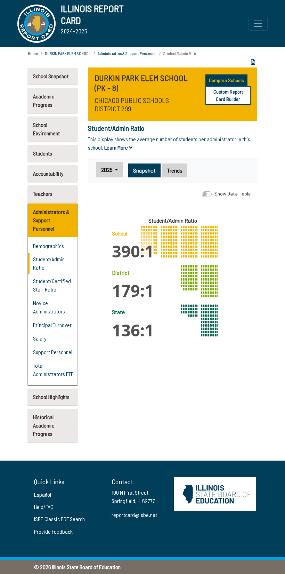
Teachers (42, 193)
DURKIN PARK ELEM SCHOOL (68, 53)
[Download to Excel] (253, 61)
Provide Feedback (53, 531)
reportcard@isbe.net (134, 514)
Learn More (116, 147)
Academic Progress (43, 100)
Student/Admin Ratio (49, 263)
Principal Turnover (52, 324)
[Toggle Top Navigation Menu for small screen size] (258, 24)
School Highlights (51, 396)
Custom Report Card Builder (228, 95)
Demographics (48, 245)
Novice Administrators (49, 307)
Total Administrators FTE (53, 369)
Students (42, 153)
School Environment (46, 128)
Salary (40, 338)
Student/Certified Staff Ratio (52, 285)
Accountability (48, 173)
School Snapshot (50, 76)
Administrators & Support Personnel (51, 220)
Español (42, 494)
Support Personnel (52, 352)
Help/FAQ (44, 506)
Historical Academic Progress (43, 425)
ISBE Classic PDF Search (59, 519)
